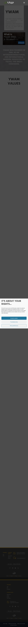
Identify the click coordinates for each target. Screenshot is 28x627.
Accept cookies (14, 318)
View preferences (14, 325)
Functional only (14, 322)
